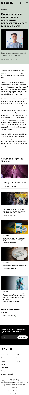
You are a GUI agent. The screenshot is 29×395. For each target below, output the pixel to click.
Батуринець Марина (8, 301)
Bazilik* (17, 379)
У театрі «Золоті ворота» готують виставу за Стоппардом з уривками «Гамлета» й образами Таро (14, 211)
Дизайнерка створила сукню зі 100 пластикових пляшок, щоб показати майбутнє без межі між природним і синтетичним (14, 296)
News (4, 315)
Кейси (17, 355)
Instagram (4, 367)
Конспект (18, 358)
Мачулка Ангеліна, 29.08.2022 (9, 59)
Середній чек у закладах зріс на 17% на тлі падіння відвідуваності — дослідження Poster (14, 267)
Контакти (18, 361)
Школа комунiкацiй (7, 374)
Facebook (4, 364)
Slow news (4, 9)
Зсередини (4, 358)
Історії (3, 361)
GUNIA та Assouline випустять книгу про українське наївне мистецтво (14, 239)
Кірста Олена (6, 186)
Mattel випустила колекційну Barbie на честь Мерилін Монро (14, 183)
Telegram (4, 371)
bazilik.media (13, 382)
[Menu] (26, 3)
